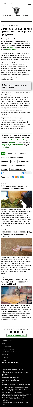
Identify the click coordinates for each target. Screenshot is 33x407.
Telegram (26, 140)
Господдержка (23, 161)
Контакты (5, 354)
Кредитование (7, 165)
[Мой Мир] (23, 177)
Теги (3, 153)
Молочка (4, 161)
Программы (20, 165)
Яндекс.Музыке (7, 145)
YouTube (4, 147)
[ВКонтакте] (13, 177)
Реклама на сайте (8, 349)
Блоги (4, 343)
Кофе (13, 161)
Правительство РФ (17, 169)
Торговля (22, 153)
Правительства (10, 49)
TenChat (11, 142)
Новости (5, 357)
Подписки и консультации (11, 352)
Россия (4, 169)
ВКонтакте (19, 145)
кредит (10, 47)
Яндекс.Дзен (16, 140)
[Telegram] (18, 177)
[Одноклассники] (16, 177)
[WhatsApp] (21, 177)
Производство (7, 341)
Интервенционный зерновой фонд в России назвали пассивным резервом (16, 234)
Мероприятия (6, 346)
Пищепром (12, 153)
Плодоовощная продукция (12, 157)
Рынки (4, 360)
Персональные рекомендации (12, 363)
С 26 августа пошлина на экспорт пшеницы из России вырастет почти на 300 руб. (15, 282)
